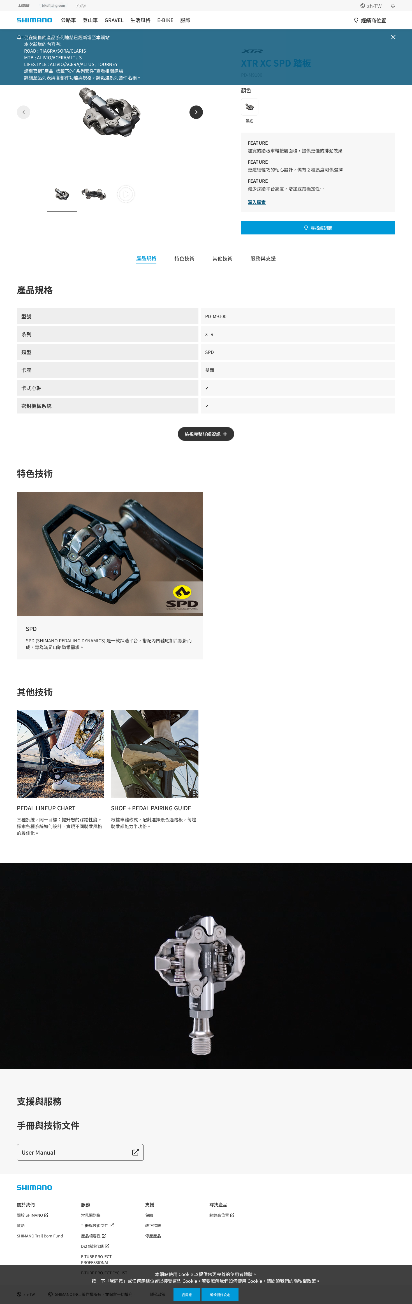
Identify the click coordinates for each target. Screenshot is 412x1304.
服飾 (185, 20)
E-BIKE (165, 20)
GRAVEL (114, 20)
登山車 (90, 20)
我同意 (187, 1294)
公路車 (68, 20)
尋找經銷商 (321, 227)
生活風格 (140, 20)
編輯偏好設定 (220, 1294)
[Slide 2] (94, 194)
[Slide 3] (126, 194)
